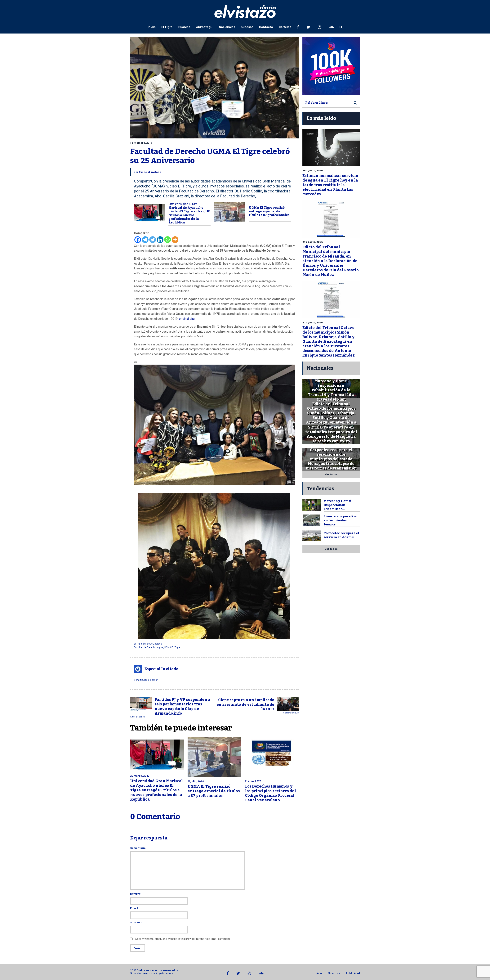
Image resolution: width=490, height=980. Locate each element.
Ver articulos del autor (146, 680)
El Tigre (166, 27)
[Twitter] (152, 239)
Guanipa (184, 27)
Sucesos (247, 27)
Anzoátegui (204, 27)
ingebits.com (164, 973)
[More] (175, 239)
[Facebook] (137, 239)
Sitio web (136, 922)
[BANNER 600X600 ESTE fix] (331, 66)
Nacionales (227, 27)
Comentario (138, 848)
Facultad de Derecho (145, 647)
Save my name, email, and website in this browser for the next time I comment (182, 938)
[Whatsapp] (167, 239)
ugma (160, 647)
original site (187, 319)
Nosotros (334, 973)
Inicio (152, 27)
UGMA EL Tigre (172, 647)
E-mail (134, 908)
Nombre (135, 893)
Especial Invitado (150, 172)
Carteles (285, 27)
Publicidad (353, 973)
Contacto (266, 27)
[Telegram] (145, 239)
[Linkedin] (160, 239)
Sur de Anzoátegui (153, 643)
